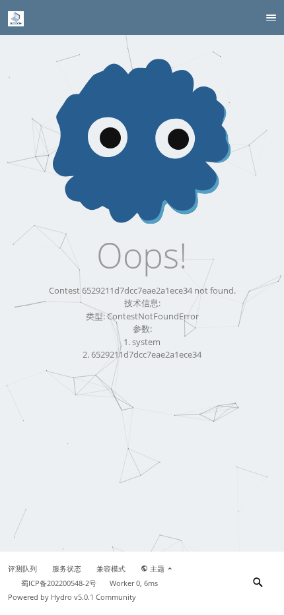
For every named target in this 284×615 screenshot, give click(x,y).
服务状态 (66, 568)
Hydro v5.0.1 (72, 597)
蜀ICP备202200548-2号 (58, 583)
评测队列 (22, 568)
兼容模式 (110, 568)
